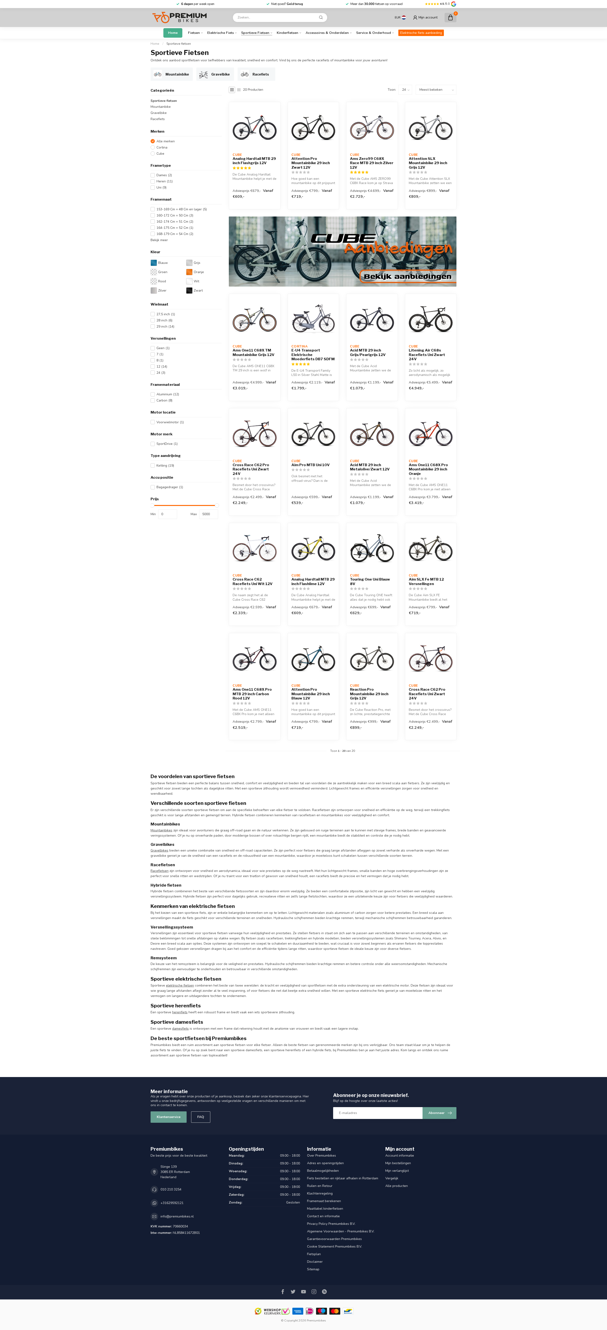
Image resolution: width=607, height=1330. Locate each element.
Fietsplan (314, 1254)
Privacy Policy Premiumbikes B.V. (331, 1224)
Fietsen (194, 33)
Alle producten (396, 1186)
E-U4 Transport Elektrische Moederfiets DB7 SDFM (313, 354)
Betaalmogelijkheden (323, 1170)
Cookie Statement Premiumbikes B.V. (334, 1246)
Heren (164, 181)
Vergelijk (391, 1178)
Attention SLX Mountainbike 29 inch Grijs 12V (428, 163)
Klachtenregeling (320, 1193)
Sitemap (313, 1269)
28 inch (164, 320)
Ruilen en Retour (319, 1186)
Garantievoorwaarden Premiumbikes (334, 1239)
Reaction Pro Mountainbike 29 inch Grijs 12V (369, 693)
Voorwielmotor (170, 422)
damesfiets (180, 1028)
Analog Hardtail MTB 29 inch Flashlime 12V (313, 581)
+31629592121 (172, 1203)
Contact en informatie (323, 1216)
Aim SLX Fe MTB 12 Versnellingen (426, 581)
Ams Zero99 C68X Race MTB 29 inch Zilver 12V (371, 163)
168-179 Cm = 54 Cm (174, 233)
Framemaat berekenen (324, 1201)
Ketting (165, 465)
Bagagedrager (169, 487)
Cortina (161, 147)
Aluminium (167, 394)
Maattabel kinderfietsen (325, 1208)
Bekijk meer (159, 240)
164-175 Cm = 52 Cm (174, 227)
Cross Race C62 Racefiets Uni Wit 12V (252, 581)
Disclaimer (315, 1261)
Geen (163, 348)
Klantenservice (168, 1117)
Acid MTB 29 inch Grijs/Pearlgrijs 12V (368, 352)
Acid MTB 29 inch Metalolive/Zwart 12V (370, 467)
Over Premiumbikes (321, 1155)
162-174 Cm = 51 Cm (174, 221)
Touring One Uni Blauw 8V (370, 581)
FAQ (200, 1117)
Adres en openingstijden (325, 1163)
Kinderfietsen (287, 33)
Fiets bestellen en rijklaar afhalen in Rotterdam (342, 1178)
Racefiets (158, 119)
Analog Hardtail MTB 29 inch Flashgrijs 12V (254, 161)
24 (160, 372)
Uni (161, 187)
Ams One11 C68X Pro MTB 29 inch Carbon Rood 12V (252, 693)
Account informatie (399, 1155)
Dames (164, 175)
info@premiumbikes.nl (177, 1216)
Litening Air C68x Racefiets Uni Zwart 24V (427, 354)
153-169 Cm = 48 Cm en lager (181, 209)
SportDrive (167, 444)
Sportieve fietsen (255, 33)
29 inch (165, 326)
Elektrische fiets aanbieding (421, 33)
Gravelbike (159, 113)
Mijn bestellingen (398, 1163)
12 (161, 366)
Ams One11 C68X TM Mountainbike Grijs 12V (253, 352)
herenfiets (180, 1012)
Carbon (164, 400)
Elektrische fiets (220, 33)
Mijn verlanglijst (397, 1170)
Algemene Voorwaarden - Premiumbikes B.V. (340, 1231)
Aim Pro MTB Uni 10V (310, 465)
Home (173, 33)
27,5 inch (165, 314)
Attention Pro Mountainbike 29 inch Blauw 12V (310, 693)
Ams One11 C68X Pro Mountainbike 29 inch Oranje (428, 469)
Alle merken (165, 141)
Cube (160, 153)
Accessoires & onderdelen (327, 33)
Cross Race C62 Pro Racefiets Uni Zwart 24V (251, 469)
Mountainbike (161, 106)
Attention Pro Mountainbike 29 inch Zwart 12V (310, 163)
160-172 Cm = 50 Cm (174, 215)
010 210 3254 (171, 1189)
